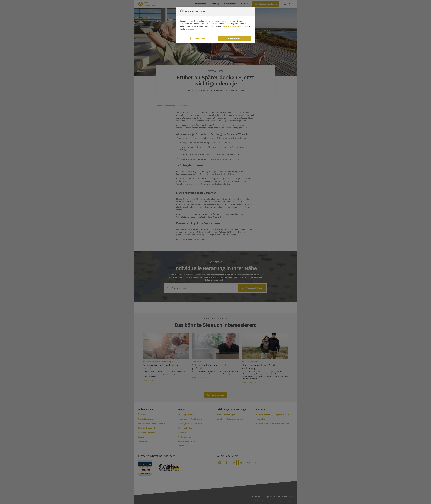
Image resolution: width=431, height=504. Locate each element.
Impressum (191, 29)
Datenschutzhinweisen (233, 26)
